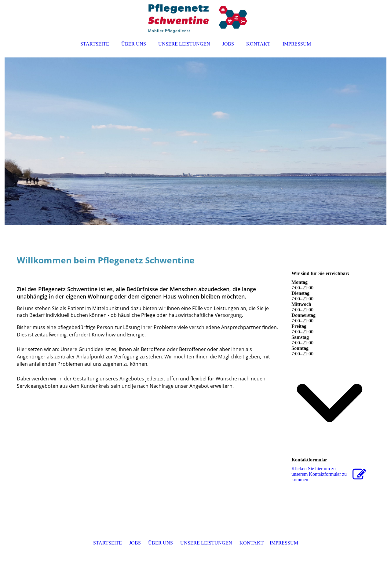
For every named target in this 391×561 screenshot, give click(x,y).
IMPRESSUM (297, 43)
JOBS (228, 43)
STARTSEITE (94, 43)
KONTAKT (258, 43)
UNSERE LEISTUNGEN (184, 43)
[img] (195, 18)
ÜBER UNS (133, 43)
